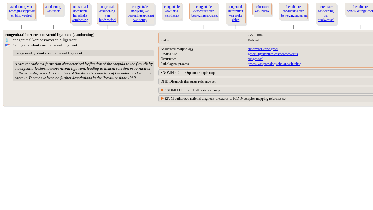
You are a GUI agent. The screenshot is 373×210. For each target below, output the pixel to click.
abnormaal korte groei (263, 49)
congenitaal (255, 59)
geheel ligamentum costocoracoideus (273, 54)
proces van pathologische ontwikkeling (274, 64)
